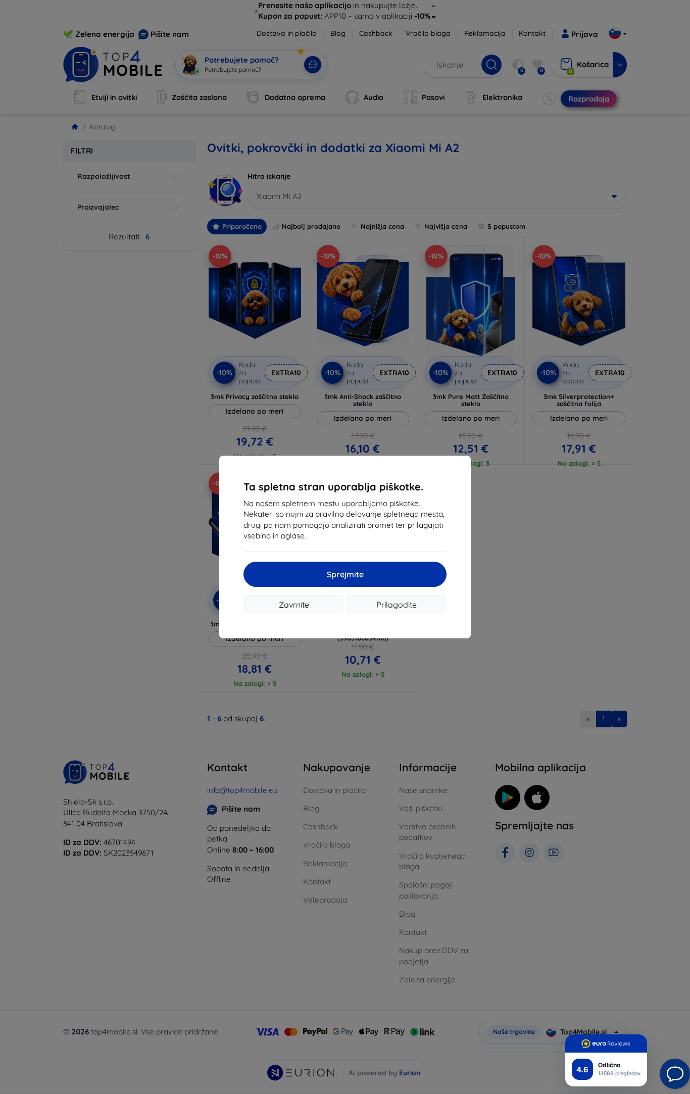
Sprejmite (345, 574)
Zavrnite (294, 605)
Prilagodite (396, 605)
